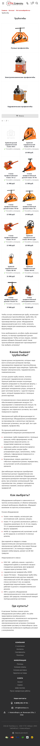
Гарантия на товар (20, 673)
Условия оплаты (20, 667)
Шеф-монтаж (20, 688)
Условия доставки (20, 670)
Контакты (20, 649)
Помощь (20, 664)
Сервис (20, 685)
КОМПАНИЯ (20, 642)
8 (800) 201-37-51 (21, 703)
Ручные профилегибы (20, 48)
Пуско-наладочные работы (20, 691)
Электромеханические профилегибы (20, 77)
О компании (20, 646)
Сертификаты (20, 652)
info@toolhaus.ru (22, 708)
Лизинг (20, 682)
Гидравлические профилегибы (20, 107)
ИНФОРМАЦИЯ (20, 660)
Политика (20, 655)
